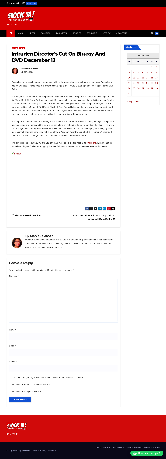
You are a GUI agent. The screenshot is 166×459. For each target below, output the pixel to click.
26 (138, 88)
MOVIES (15, 48)
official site (91, 143)
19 (138, 83)
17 (129, 83)
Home (98, 448)
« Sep (129, 101)
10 (129, 78)
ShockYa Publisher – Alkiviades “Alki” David (143, 448)
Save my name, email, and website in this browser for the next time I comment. (48, 378)
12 (138, 78)
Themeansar (51, 450)
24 (129, 88)
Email (12, 346)
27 (143, 88)
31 (129, 93)
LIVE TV (106, 33)
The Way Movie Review (27, 215)
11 (134, 78)
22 (152, 83)
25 (134, 88)
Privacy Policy (118, 448)
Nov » (136, 101)
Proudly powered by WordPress (18, 450)
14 (147, 78)
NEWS (32, 33)
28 (147, 88)
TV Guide (92, 33)
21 (147, 83)
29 (152, 88)
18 (134, 83)
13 (143, 78)
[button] (152, 33)
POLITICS (46, 33)
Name (12, 330)
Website (13, 362)
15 (152, 78)
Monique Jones (31, 69)
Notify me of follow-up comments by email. (31, 385)
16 (156, 78)
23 (156, 83)
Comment (14, 276)
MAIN (20, 33)
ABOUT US (121, 33)
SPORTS (77, 33)
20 (143, 83)
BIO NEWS (61, 33)
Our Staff (106, 448)
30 (156, 88)
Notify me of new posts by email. (27, 392)
